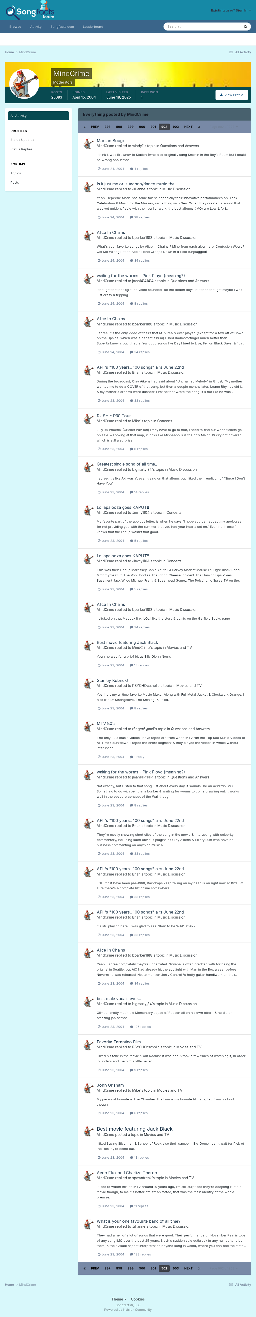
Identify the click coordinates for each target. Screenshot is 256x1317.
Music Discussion (176, 189)
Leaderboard (93, 27)
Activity (36, 27)
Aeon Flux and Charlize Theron (127, 1172)
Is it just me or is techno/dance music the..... (138, 183)
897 (107, 127)
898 (119, 127)
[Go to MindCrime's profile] (88, 143)
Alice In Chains (111, 232)
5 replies (140, 541)
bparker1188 (142, 237)
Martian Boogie (111, 140)
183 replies (142, 1254)
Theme (118, 1299)
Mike (136, 421)
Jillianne (139, 189)
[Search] (245, 27)
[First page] (84, 127)
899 (131, 127)
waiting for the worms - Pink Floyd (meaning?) (141, 275)
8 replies (140, 303)
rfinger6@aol (143, 729)
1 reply (138, 757)
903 (176, 127)
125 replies (142, 1027)
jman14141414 (143, 281)
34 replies (141, 260)
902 (164, 127)
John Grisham (110, 1085)
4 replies (140, 169)
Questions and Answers (179, 146)
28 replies (141, 217)
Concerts (164, 421)
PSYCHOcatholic (146, 685)
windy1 (137, 146)
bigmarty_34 (142, 469)
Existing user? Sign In (230, 10)
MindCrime (105, 146)
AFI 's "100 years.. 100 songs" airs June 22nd (140, 367)
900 (142, 127)
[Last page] (199, 127)
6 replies (140, 1113)
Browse (15, 27)
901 (153, 127)
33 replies (141, 400)
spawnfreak (142, 1178)
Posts (14, 182)
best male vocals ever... (119, 998)
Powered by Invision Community (128, 1309)
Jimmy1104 (141, 512)
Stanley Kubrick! (112, 680)
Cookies (138, 1299)
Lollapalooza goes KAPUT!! (123, 507)
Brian (136, 372)
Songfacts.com (62, 27)
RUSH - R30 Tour (114, 415)
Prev (95, 127)
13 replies (141, 665)
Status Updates (221, 26)
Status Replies (21, 149)
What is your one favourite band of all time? (138, 1221)
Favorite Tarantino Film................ (127, 1041)
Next (188, 127)
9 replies (140, 1070)
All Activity (18, 116)
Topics (15, 173)
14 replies (141, 492)
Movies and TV (179, 647)
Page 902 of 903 (223, 127)
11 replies (140, 1206)
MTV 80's (106, 723)
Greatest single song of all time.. (127, 464)
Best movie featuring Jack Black (127, 642)
